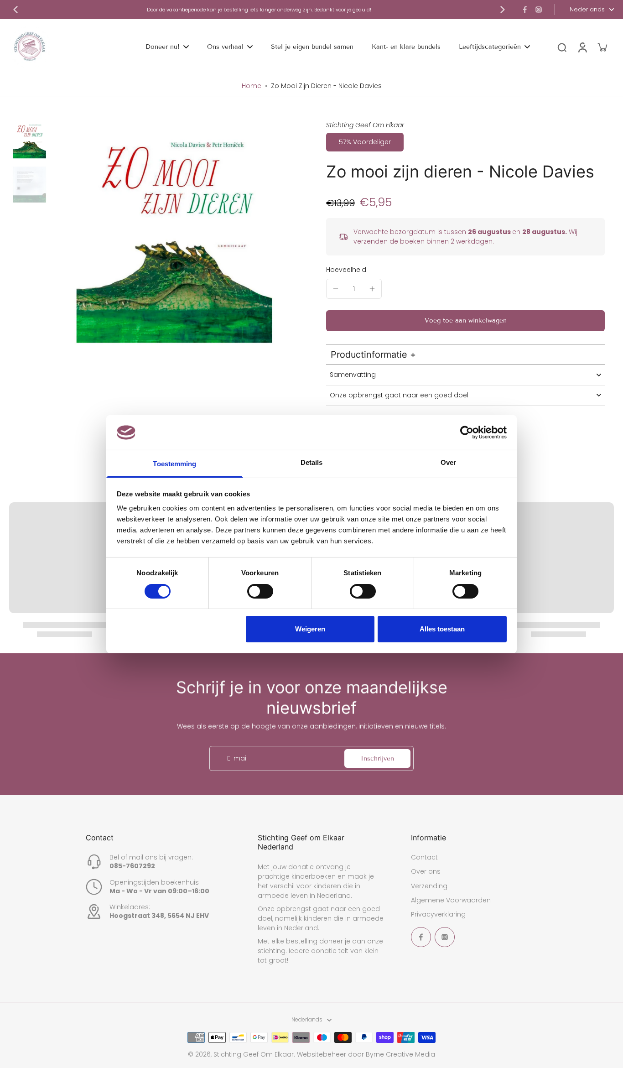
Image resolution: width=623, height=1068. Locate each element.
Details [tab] (312, 462)
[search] (562, 47)
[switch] (260, 591)
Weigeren (310, 629)
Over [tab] (448, 462)
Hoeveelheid (346, 269)
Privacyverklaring (438, 914)
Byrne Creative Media (400, 1054)
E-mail (237, 758)
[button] (465, 320)
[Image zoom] (175, 242)
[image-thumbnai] (29, 141)
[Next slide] (502, 9)
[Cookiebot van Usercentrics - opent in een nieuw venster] (467, 432)
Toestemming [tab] (174, 464)
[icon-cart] (602, 47)
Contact (424, 857)
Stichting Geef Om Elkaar (253, 1054)
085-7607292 (132, 865)
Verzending (429, 886)
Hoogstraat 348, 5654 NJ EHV (159, 915)
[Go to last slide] (15, 9)
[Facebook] (525, 9)
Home (251, 85)
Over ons (426, 871)
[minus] (336, 288)
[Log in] (582, 47)
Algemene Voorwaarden (451, 900)
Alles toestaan (442, 629)
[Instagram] (538, 9)
